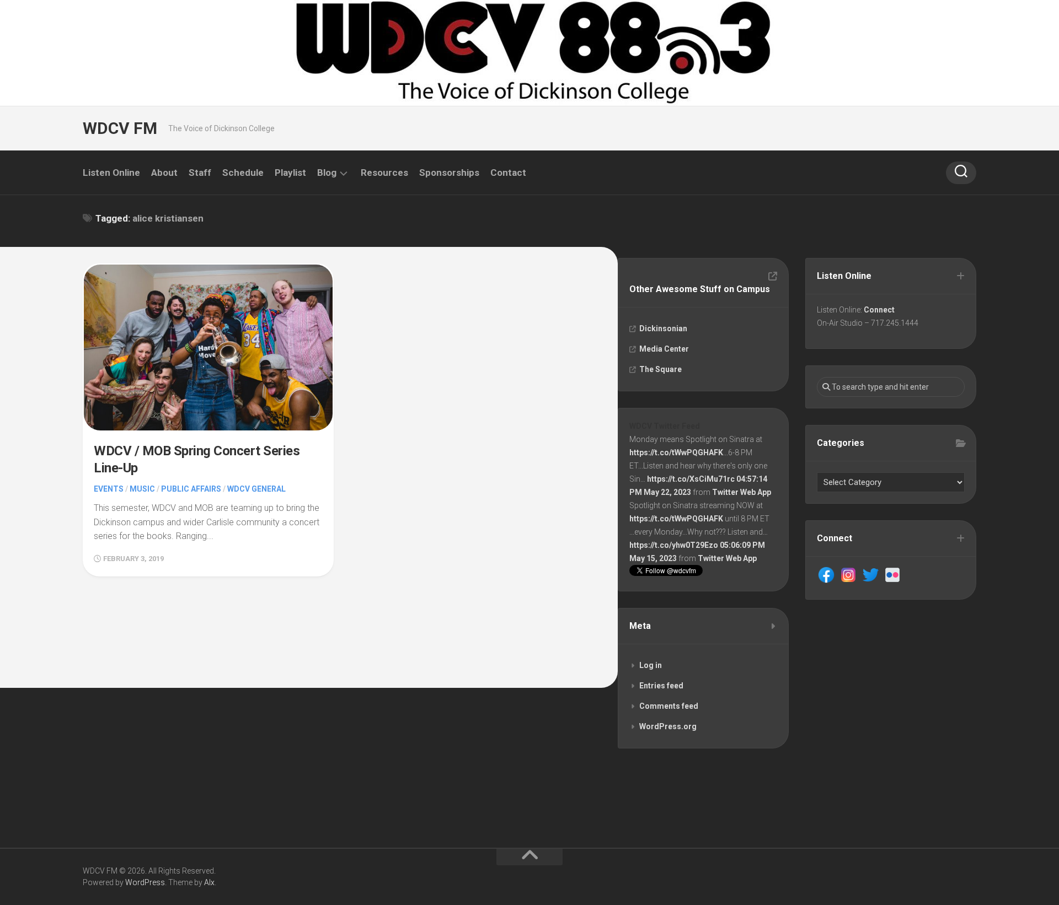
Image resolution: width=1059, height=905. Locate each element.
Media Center (664, 348)
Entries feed (661, 685)
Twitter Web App (741, 492)
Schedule (243, 172)
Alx (209, 882)
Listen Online (111, 172)
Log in (650, 665)
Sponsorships (449, 172)
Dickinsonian (663, 328)
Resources (384, 172)
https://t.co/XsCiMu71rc (691, 479)
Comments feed (668, 706)
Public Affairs (191, 488)
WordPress (145, 882)
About (164, 172)
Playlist (290, 172)
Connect (879, 309)
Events (109, 488)
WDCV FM (120, 128)
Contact (508, 172)
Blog (326, 172)
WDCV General (256, 488)
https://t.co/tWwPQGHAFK (676, 452)
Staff (200, 172)
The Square (660, 369)
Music (142, 488)
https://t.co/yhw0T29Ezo (673, 545)
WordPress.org (668, 726)
